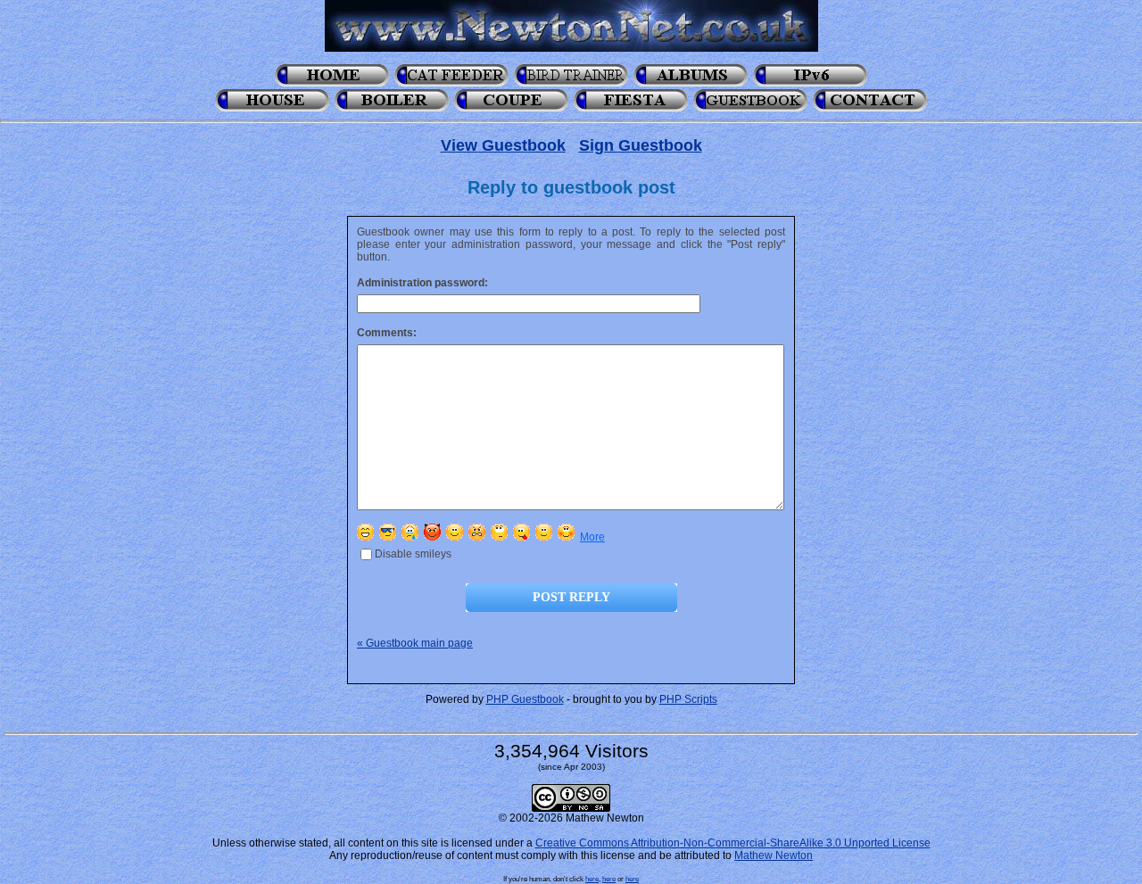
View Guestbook (503, 145)
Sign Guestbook (640, 145)
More (592, 537)
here (592, 878)
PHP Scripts (688, 699)
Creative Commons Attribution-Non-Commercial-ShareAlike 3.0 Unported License (733, 843)
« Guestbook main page (415, 643)
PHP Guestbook (525, 699)
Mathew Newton (773, 855)
